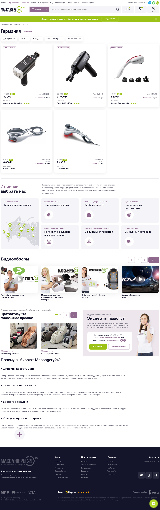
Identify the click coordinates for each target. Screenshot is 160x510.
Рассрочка (111, 474)
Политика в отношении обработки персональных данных (19, 477)
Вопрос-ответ (86, 468)
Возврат (84, 474)
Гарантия (85, 471)
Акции (110, 461)
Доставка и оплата (88, 465)
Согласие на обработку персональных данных (15, 475)
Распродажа (112, 465)
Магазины (59, 468)
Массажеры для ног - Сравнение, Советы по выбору (52, 297)
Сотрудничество (61, 477)
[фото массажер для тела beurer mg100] (80, 134)
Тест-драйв (112, 471)
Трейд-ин (111, 468)
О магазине (59, 465)
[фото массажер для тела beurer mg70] (26, 134)
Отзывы (58, 474)
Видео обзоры (60, 471)
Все (154, 260)
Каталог (84, 461)
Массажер (6, 101)
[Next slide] (144, 260)
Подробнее (110, 19)
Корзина (84, 477)
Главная (58, 461)
